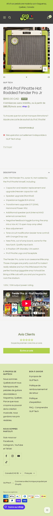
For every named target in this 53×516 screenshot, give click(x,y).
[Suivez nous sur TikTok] (6, 462)
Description (9, 173)
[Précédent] (4, 77)
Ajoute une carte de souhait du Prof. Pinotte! (24, 119)
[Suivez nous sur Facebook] (6, 456)
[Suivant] (48, 77)
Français (28, 473)
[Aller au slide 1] (26, 77)
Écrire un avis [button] (26, 351)
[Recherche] (9, 17)
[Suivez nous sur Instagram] (12, 456)
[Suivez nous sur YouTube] (18, 456)
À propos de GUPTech (35, 378)
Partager (7, 147)
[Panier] (48, 17)
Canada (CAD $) (12, 473)
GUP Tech (8, 83)
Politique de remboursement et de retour (38, 389)
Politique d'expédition (35, 400)
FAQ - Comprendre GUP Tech (38, 409)
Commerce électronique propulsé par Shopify (31, 483)
